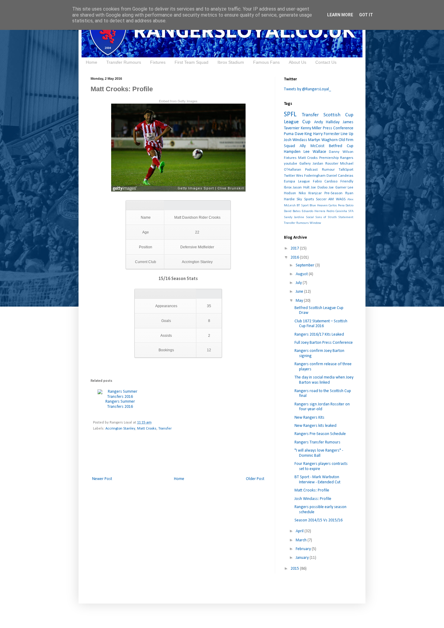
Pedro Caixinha (337, 211)
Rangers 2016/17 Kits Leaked (319, 334)
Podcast (311, 170)
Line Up (347, 134)
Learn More (340, 14)
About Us (297, 62)
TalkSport (346, 170)
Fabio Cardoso (325, 181)
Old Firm (346, 140)
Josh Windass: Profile (312, 499)
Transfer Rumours (123, 62)
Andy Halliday (327, 122)
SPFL (290, 114)
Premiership (329, 158)
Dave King (303, 134)
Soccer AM (325, 199)
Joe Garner (337, 187)
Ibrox (287, 187)
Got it (366, 14)
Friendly (346, 181)
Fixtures (158, 62)
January (303, 558)
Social (310, 217)
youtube (290, 164)
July (299, 283)
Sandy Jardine (294, 217)
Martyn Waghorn (322, 140)
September (305, 265)
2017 (295, 248)
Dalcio (349, 205)
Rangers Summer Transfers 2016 (120, 404)
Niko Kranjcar (310, 193)
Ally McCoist (312, 146)
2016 (295, 257)
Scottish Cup (338, 115)
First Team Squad (191, 62)
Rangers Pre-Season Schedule (320, 434)
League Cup (297, 121)
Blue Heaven (318, 205)
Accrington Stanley (120, 428)
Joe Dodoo (319, 187)
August (302, 274)
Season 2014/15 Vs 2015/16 (318, 520)
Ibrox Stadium (230, 62)
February (304, 549)
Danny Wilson (341, 152)
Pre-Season (333, 193)
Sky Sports (305, 199)
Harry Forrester (326, 134)
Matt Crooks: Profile (311, 490)
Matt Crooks (146, 428)
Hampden (292, 152)
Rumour (328, 170)
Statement (345, 217)
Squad (289, 146)
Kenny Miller (311, 128)
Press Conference (338, 128)
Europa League (297, 181)
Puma (289, 134)
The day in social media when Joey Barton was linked (323, 380)
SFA (350, 211)
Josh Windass (295, 140)
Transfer (165, 428)
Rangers (346, 158)
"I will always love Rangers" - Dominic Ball (318, 453)
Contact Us (325, 62)
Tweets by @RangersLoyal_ (307, 89)
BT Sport (302, 205)
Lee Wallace (315, 152)
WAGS (341, 199)
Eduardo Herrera (313, 211)
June (300, 291)
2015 (295, 568)
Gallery (305, 164)
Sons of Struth (326, 217)
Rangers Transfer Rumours (317, 442)
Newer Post (102, 479)
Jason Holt (301, 187)
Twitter (289, 176)
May (300, 300)
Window (315, 223)
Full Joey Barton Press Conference (323, 342)
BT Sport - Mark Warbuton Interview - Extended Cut (317, 480)
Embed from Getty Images (178, 101)
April (300, 531)
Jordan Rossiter (325, 164)
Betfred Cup (341, 146)
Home (91, 62)
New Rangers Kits (309, 417)
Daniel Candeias (340, 176)
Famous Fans (266, 62)
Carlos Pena (336, 205)
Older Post (255, 479)
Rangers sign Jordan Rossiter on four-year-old (322, 407)
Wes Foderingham (311, 176)
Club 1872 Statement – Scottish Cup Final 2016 (320, 324)
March (301, 540)
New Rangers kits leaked (315, 425)
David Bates (292, 211)
